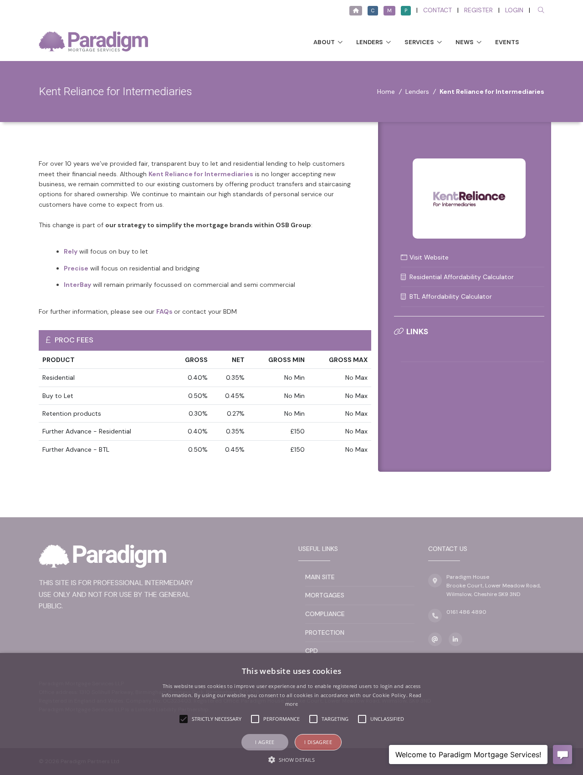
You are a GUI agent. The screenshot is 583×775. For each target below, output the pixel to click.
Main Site (320, 577)
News (464, 42)
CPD (311, 651)
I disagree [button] (318, 742)
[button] (291, 759)
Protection (324, 632)
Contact (437, 10)
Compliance (325, 614)
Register (478, 10)
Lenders (369, 42)
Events (507, 42)
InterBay (77, 284)
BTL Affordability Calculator (450, 296)
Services (419, 42)
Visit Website (429, 257)
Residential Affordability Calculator (461, 277)
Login (514, 10)
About (324, 42)
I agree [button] (265, 742)
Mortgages (324, 595)
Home (386, 91)
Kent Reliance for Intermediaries (200, 174)
